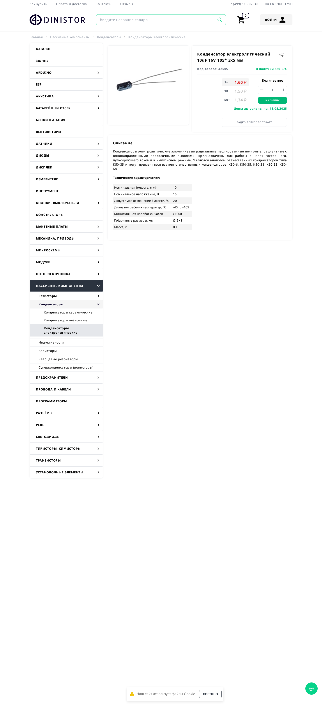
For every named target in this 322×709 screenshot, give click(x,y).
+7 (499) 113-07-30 (243, 4)
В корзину (272, 100)
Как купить (38, 4)
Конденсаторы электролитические (157, 37)
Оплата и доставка (71, 4)
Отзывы (126, 4)
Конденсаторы (109, 37)
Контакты (103, 4)
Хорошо (210, 694)
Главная (36, 37)
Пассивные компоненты (70, 37)
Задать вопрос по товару (254, 122)
